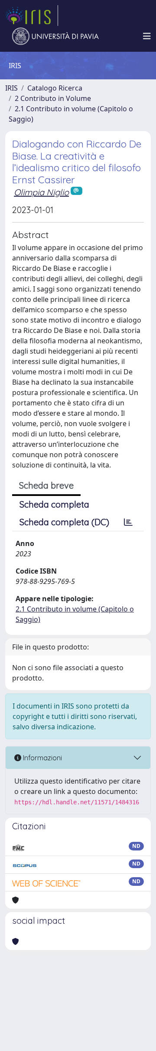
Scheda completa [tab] (54, 504)
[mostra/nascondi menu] (147, 36)
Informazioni (41, 757)
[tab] (128, 522)
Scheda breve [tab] (46, 485)
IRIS (11, 88)
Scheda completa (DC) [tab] (64, 522)
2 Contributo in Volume (53, 98)
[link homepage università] (55, 36)
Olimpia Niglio (41, 192)
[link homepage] (31, 15)
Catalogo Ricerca (54, 88)
